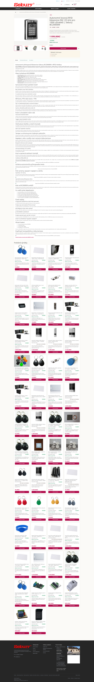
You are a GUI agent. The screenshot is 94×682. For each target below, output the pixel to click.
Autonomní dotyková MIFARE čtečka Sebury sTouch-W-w (71, 396)
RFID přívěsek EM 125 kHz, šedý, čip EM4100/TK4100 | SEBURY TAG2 (71, 508)
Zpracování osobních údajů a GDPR (54, 675)
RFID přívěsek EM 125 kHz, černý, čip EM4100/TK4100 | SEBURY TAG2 (38, 368)
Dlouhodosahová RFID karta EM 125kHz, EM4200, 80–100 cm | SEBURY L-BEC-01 (55, 396)
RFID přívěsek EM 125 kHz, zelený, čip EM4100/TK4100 (38, 508)
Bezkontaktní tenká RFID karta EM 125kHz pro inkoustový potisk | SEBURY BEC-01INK (71, 480)
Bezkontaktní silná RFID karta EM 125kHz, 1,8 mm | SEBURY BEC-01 (38, 313)
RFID (50, 27)
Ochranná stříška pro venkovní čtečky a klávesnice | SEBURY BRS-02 (38, 622)
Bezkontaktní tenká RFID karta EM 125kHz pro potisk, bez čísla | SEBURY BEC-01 (38, 396)
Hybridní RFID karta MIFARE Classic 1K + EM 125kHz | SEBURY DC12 (38, 536)
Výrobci (34, 648)
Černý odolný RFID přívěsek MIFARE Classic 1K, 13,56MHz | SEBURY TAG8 (21, 452)
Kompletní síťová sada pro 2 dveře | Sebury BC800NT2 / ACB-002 (71, 313)
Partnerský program (46, 651)
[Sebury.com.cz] (24, 4)
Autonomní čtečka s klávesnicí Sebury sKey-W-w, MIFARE (72, 341)
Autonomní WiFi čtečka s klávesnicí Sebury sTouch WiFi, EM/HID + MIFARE (38, 480)
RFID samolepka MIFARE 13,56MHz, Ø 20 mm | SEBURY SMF (38, 452)
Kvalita (15, 675)
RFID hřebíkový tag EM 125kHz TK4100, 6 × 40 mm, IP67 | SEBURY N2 (55, 480)
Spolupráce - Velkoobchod (44, 675)
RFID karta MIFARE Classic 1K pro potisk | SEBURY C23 (38, 286)
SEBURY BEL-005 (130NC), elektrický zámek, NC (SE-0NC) (54, 368)
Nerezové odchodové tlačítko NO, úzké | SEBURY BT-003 (55, 313)
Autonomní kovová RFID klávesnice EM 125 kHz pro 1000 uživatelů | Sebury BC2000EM (32, 12)
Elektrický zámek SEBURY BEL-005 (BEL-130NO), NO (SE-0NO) (54, 286)
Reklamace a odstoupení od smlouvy (47, 649)
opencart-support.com (24, 680)
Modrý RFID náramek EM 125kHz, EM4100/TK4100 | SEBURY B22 (21, 536)
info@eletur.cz (17, 656)
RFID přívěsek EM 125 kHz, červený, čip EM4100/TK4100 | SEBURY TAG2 (22, 508)
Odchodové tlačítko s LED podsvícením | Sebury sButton (72, 258)
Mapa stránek (35, 653)
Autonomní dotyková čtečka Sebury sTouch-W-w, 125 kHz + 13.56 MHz (38, 341)
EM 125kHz (57, 27)
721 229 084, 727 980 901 (19, 654)
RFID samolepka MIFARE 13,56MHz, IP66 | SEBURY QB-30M (54, 452)
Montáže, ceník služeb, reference (35, 675)
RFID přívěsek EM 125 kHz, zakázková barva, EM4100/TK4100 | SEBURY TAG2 (22, 368)
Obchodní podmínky (20, 675)
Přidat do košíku (63, 48)
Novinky (44, 652)
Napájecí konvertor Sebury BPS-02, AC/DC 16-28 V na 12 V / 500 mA (21, 313)
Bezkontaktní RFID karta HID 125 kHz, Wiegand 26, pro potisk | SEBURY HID (21, 286)
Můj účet (34, 650)
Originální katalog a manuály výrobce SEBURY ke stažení (24, 237)
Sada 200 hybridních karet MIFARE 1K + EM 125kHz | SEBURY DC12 (55, 565)
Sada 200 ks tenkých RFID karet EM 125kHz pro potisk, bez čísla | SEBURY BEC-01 (72, 536)
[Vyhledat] (61, 4)
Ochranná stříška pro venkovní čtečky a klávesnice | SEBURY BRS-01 (55, 258)
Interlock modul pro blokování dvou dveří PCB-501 (54, 593)
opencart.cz (18, 680)
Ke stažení (31, 60)
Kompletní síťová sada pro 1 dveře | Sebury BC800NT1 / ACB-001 (21, 396)
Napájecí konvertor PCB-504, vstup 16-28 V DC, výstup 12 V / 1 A (38, 593)
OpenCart (17, 678)
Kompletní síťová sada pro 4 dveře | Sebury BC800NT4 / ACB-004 (21, 341)
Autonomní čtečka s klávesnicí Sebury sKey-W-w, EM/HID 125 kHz (38, 425)
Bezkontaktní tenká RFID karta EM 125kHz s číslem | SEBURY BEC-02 (38, 258)
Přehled (16, 60)
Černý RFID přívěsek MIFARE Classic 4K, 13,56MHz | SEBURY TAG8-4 (54, 425)
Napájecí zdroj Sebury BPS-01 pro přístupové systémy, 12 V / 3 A (71, 286)
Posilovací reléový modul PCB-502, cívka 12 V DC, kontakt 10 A (21, 622)
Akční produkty (35, 646)
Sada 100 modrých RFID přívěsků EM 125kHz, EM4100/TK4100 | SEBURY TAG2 (21, 594)
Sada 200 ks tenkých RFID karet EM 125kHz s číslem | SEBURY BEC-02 (54, 536)
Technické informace (23, 60)
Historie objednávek (36, 651)
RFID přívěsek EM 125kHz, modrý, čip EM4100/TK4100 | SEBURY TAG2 (21, 258)
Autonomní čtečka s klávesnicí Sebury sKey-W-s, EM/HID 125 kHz (55, 341)
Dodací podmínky (26, 675)
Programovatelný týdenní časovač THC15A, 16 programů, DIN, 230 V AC (71, 593)
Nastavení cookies (77, 678)
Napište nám (45, 646)
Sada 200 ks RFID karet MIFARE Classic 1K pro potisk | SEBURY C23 (22, 565)
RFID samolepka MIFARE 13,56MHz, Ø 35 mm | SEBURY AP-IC (71, 425)
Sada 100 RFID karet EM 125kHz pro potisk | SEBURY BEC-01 (38, 565)
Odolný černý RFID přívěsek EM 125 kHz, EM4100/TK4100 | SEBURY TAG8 (21, 425)
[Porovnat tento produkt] (79, 48)
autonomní (53, 27)
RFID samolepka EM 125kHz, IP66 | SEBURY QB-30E (71, 452)
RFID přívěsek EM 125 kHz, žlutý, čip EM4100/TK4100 (54, 508)
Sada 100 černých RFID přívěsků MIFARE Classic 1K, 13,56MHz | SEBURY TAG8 (71, 565)
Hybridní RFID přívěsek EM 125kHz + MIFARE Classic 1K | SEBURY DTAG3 (21, 480)
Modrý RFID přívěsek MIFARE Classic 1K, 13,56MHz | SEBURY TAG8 (71, 368)
